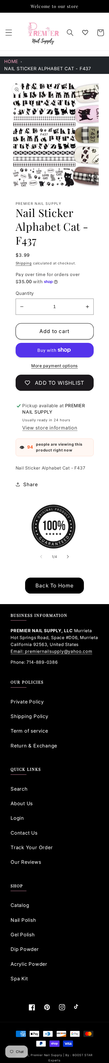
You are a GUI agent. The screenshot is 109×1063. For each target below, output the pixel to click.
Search (19, 789)
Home (11, 61)
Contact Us (24, 833)
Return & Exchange (34, 745)
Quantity (25, 293)
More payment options (54, 365)
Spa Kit (19, 978)
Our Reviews (26, 862)
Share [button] (30, 484)
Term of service (29, 731)
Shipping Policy (29, 716)
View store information (49, 428)
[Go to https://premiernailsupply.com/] (43, 33)
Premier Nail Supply (47, 1055)
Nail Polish (23, 920)
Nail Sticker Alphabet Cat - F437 (47, 68)
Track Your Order (32, 847)
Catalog (20, 905)
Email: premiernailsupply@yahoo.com (51, 651)
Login (17, 818)
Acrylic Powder (29, 964)
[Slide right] (68, 556)
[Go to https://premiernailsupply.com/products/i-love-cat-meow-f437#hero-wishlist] (85, 32)
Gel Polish (23, 934)
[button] (8, 32)
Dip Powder (25, 949)
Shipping (24, 263)
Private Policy (27, 702)
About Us (22, 803)
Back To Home (54, 585)
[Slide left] (41, 556)
